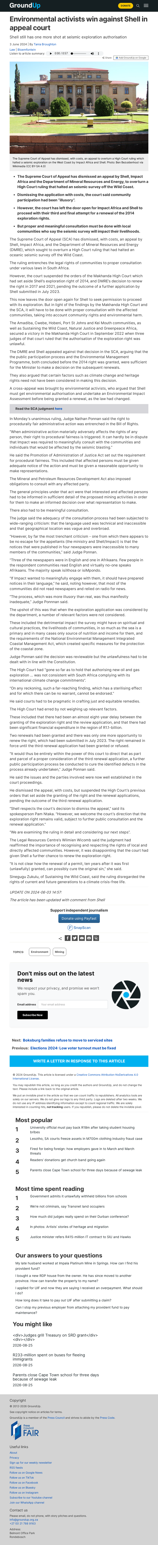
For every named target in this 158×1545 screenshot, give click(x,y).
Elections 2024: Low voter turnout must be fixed (73, 1048)
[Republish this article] (96, 939)
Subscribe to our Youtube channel (31, 1497)
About (13, 1452)
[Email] (82, 939)
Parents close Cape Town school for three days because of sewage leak (86, 1170)
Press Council (56, 1417)
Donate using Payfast (79, 918)
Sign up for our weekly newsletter (31, 1462)
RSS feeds (16, 1467)
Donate (125, 5)
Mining (59, 951)
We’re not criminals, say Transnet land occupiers (67, 1206)
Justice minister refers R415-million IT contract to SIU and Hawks (80, 1237)
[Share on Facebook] (68, 939)
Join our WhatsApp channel (27, 1502)
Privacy (14, 1457)
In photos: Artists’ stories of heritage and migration (69, 1227)
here (58, 409)
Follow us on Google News (26, 1472)
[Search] (138, 6)
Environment (39, 951)
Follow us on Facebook (24, 1482)
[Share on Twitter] (75, 939)
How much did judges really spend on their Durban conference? (79, 1216)
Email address (26, 1004)
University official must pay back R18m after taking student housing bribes (82, 1130)
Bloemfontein (27, 49)
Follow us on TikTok (22, 1477)
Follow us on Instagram (24, 1492)
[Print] (89, 939)
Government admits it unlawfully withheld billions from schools (78, 1196)
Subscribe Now (33, 1015)
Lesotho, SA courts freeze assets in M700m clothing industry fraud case (86, 1139)
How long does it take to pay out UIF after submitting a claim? (63, 1300)
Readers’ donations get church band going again (67, 1160)
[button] (146, 5)
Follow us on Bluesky (22, 1487)
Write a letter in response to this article (79, 1061)
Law (12, 49)
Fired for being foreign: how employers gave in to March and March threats (82, 1151)
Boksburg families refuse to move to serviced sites (68, 1040)
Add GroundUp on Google (132, 57)
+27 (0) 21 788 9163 (23, 1523)
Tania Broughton (45, 44)
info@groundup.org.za (24, 1519)
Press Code (107, 1417)
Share (108, 58)
